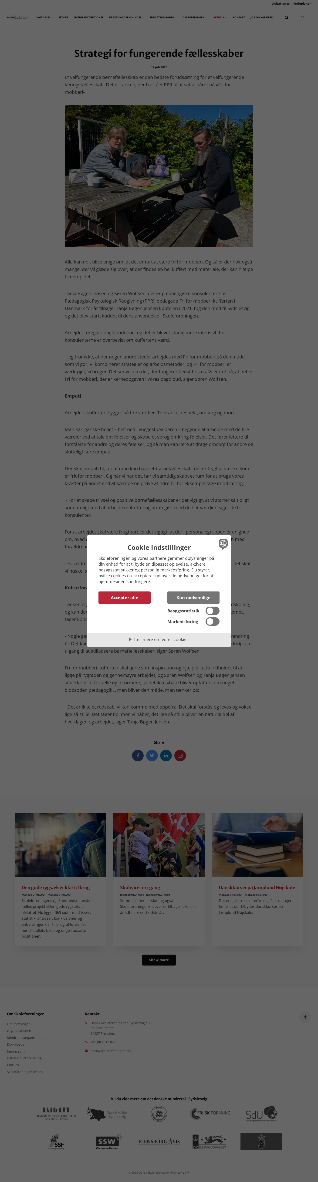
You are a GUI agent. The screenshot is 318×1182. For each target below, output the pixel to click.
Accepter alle (124, 597)
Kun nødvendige (193, 597)
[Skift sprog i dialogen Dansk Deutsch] (222, 544)
